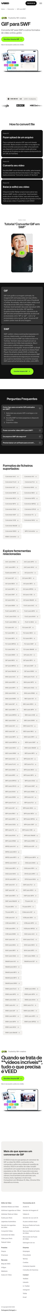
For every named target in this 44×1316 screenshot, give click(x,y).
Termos (25, 1259)
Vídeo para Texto (6, 1238)
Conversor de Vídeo (7, 1235)
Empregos (26, 1251)
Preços (3, 1251)
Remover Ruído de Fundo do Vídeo (31, 1232)
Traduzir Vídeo (6, 1242)
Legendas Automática (8, 1221)
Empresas (4, 1255)
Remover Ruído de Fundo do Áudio (31, 1226)
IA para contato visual (30, 1221)
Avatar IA (26, 1207)
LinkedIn (25, 1282)
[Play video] (22, 253)
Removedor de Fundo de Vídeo (30, 1238)
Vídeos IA (26, 1214)
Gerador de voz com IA (30, 1218)
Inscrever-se (31, 3)
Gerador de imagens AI (30, 1210)
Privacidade (27, 1255)
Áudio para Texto (6, 1218)
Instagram (26, 1290)
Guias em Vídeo (6, 1275)
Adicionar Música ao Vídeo (10, 1207)
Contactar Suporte (29, 1266)
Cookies (25, 1262)
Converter (11, 9)
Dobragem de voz (29, 1243)
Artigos (3, 1267)
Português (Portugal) (8, 1310)
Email (24, 1297)
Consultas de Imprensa (30, 1270)
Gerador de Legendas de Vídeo (8, 1226)
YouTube (25, 1279)
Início (3, 9)
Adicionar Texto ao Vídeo (9, 1214)
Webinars (4, 1271)
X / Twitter (26, 1286)
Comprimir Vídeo (7, 1231)
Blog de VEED (5, 1264)
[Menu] (41, 3)
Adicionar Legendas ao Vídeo (11, 1210)
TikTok (25, 1293)
